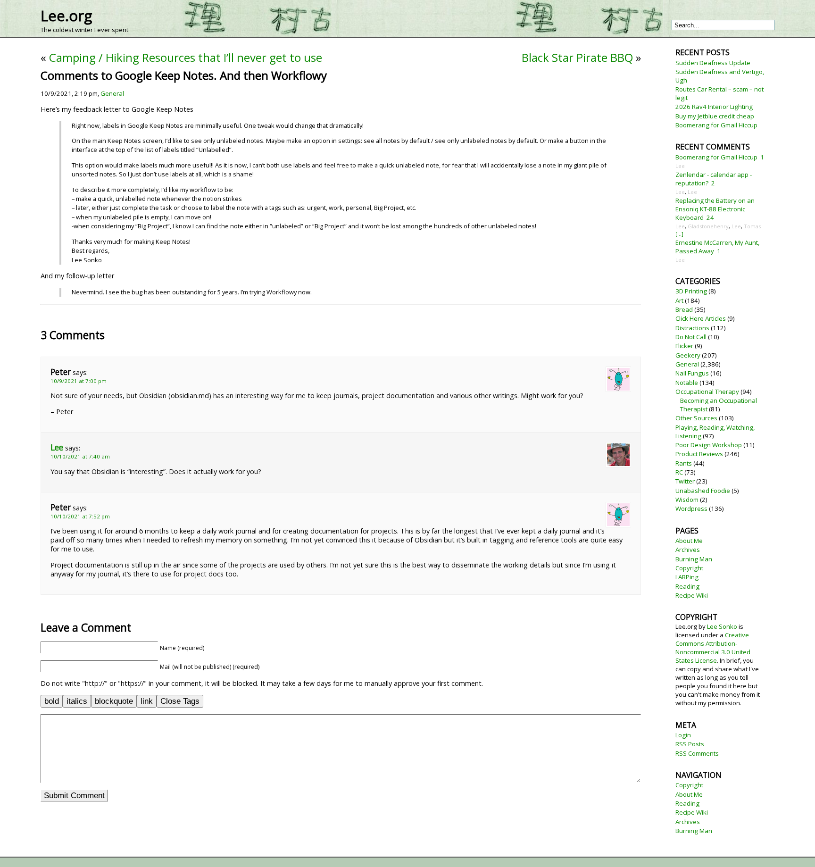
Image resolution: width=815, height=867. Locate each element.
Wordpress (691, 508)
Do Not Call (691, 337)
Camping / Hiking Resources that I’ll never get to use (185, 57)
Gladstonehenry (708, 226)
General (112, 93)
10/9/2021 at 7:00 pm (78, 380)
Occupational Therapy (707, 391)
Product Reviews (699, 454)
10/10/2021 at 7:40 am (80, 456)
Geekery (687, 355)
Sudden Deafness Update (712, 62)
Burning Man (693, 559)
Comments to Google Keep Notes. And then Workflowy (184, 75)
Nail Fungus (692, 373)
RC (679, 472)
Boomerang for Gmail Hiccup (716, 125)
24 (710, 217)
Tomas (752, 226)
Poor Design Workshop (708, 445)
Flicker (684, 346)
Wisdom (687, 499)
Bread (684, 309)
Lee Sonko (722, 626)
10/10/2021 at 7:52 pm (80, 516)
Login (683, 735)
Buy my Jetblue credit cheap (714, 116)
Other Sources (696, 418)
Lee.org (66, 15)
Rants (683, 463)
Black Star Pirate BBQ (577, 57)
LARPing (687, 577)
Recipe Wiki (691, 595)
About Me (689, 540)
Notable (686, 382)
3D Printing (691, 291)
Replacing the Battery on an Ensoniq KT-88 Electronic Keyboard (715, 209)
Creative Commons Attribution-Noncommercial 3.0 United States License (712, 648)
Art (679, 300)
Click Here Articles (700, 318)
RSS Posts (689, 744)
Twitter (685, 481)
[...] (679, 233)
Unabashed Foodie (702, 490)
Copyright (689, 568)
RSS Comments (697, 753)
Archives (687, 549)
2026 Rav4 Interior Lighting (714, 106)
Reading (687, 586)
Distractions (692, 328)
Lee (56, 447)
